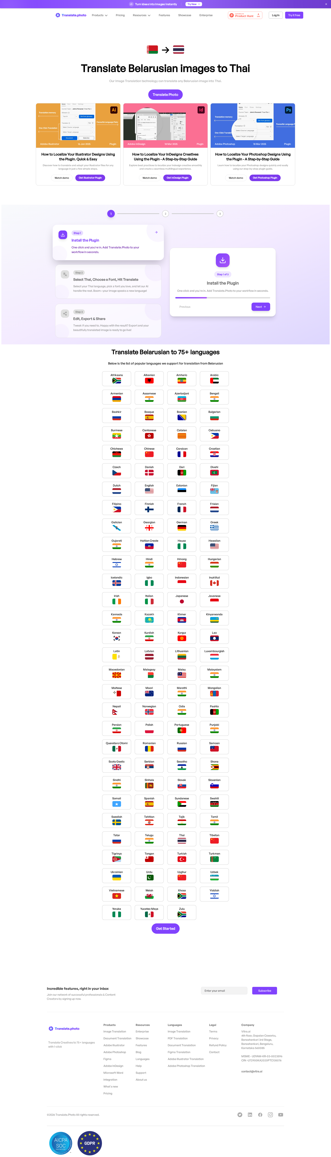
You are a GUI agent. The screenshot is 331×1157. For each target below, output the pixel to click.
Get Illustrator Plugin (90, 177)
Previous (184, 306)
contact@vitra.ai (251, 1071)
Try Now (192, 4)
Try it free (294, 15)
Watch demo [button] (62, 177)
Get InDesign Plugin (177, 177)
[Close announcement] (326, 4)
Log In (275, 15)
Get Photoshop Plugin (265, 177)
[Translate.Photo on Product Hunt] (245, 15)
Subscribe (264, 990)
